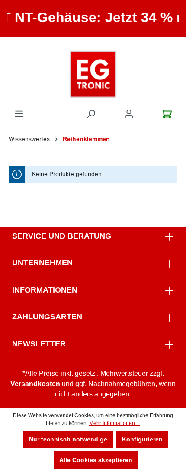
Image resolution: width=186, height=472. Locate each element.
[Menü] (19, 114)
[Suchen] (90, 114)
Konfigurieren (142, 439)
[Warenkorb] (167, 114)
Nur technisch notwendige (68, 439)
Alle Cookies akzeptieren (95, 459)
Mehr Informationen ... (114, 423)
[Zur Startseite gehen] (93, 74)
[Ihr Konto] (129, 114)
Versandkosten (35, 383)
